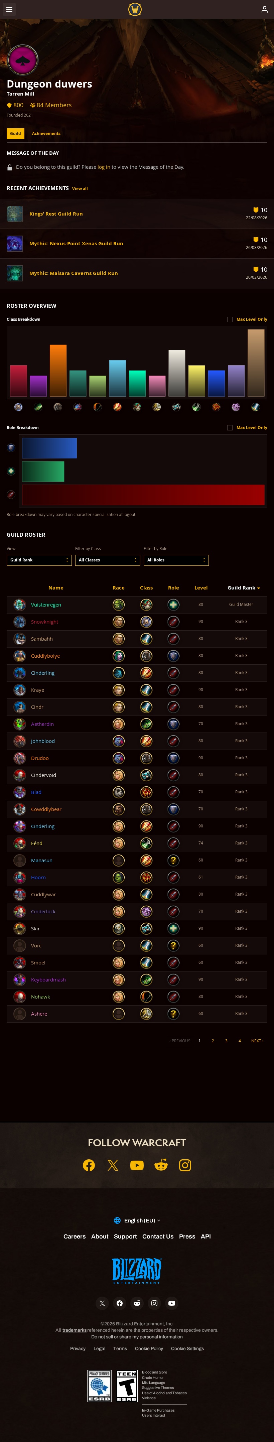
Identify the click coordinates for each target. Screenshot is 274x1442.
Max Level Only (252, 319)
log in (104, 167)
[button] (39, 560)
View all (80, 188)
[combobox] (39, 560)
